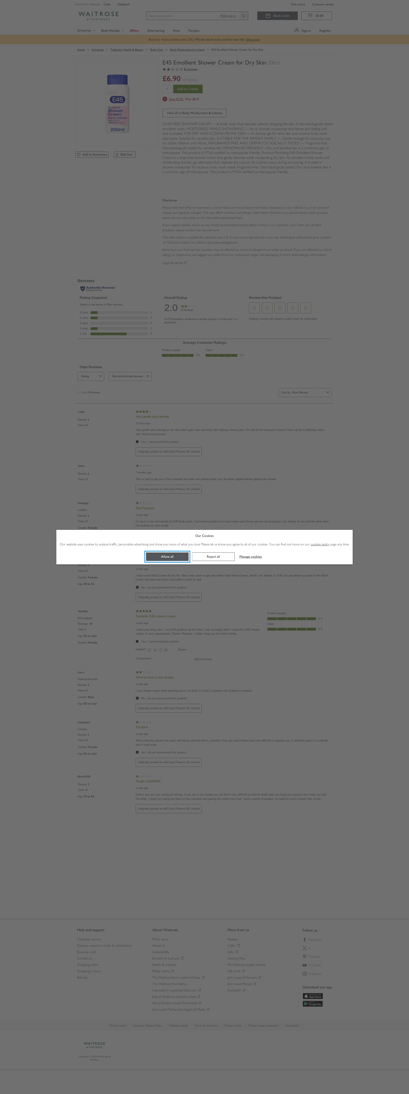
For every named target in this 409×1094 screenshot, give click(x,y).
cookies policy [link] (320, 544)
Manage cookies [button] (250, 557)
